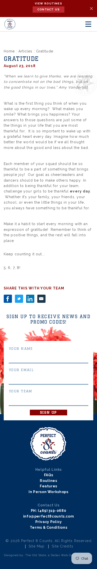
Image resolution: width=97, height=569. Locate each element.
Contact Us (48, 9)
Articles (25, 51)
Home (9, 51)
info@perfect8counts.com (48, 516)
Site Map (37, 546)
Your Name (21, 349)
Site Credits (62, 546)
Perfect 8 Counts (36, 541)
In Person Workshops (48, 492)
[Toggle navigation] (88, 24)
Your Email (21, 370)
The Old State (35, 555)
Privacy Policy (48, 522)
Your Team (20, 391)
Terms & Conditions (48, 527)
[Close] (91, 8)
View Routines (48, 3)
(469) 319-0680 (52, 511)
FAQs (48, 475)
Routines (48, 481)
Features (48, 486)
